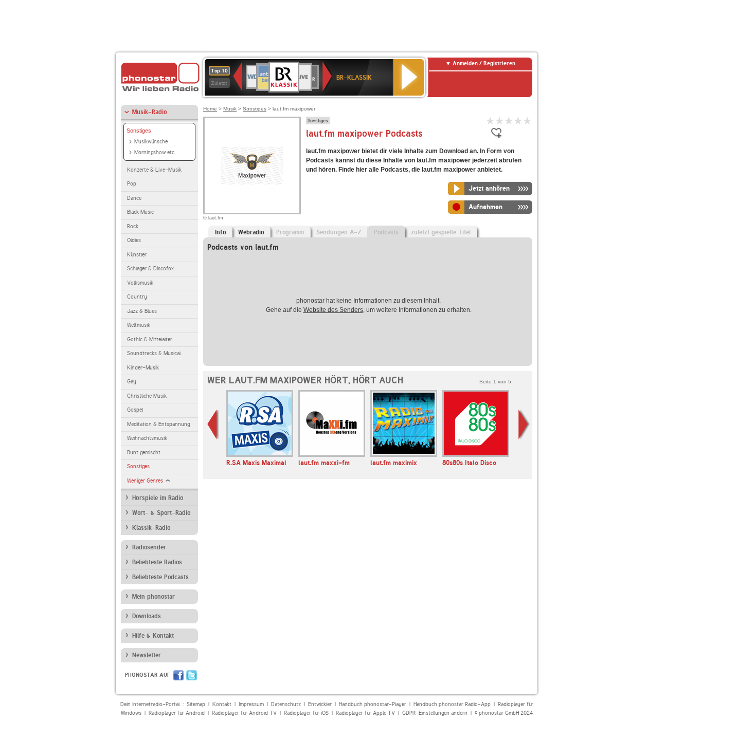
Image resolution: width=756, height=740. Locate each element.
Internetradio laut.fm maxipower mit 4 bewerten (518, 120)
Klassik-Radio (151, 527)
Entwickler (320, 704)
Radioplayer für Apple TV (365, 713)
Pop (131, 183)
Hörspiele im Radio (157, 498)
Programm (290, 232)
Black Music (140, 212)
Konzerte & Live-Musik (154, 169)
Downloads (146, 616)
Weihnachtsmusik (147, 438)
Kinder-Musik (143, 367)
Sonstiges (139, 130)
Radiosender (149, 547)
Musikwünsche (151, 141)
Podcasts (386, 232)
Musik (230, 109)
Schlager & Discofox (150, 268)
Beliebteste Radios (157, 562)
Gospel (135, 409)
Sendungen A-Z (339, 232)
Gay (131, 381)
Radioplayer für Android (177, 713)
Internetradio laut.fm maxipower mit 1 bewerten (490, 120)
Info (220, 232)
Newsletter (146, 655)
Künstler (137, 254)
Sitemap (196, 704)
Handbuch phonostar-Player (372, 704)
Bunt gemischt (143, 452)
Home (210, 109)
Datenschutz (286, 704)
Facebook (178, 675)
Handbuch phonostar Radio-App (452, 704)
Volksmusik (140, 283)
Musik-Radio (149, 112)
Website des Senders (333, 309)
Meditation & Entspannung (158, 424)
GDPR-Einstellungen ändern (434, 713)
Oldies (134, 240)
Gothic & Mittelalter (149, 339)
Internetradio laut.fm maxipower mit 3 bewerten (509, 120)
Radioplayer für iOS (306, 713)
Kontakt (221, 704)
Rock (132, 226)
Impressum (251, 704)
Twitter (191, 675)
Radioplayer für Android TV (244, 713)
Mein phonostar (153, 596)
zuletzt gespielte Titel (441, 232)
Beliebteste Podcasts (160, 577)
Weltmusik (138, 325)
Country (137, 296)
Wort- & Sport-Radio (161, 512)
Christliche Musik (147, 396)
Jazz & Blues (142, 311)
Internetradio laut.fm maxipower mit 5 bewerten (527, 120)
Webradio (251, 232)
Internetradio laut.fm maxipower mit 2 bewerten (500, 120)
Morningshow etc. (154, 152)
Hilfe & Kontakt (153, 635)
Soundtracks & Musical (154, 353)
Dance (134, 198)
